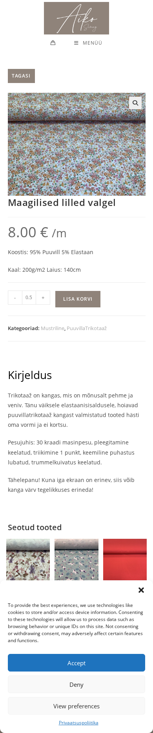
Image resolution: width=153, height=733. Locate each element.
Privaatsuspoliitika (78, 722)
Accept (76, 663)
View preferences (76, 706)
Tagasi (21, 75)
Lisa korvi (78, 299)
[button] (141, 590)
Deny (76, 684)
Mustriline (52, 328)
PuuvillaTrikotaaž (87, 328)
